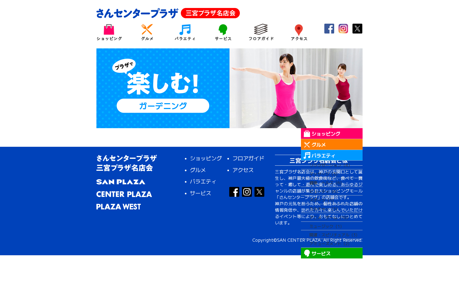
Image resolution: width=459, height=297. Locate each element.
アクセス (299, 37)
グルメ (147, 37)
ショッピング (109, 37)
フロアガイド (261, 37)
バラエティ (185, 37)
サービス (223, 37)
